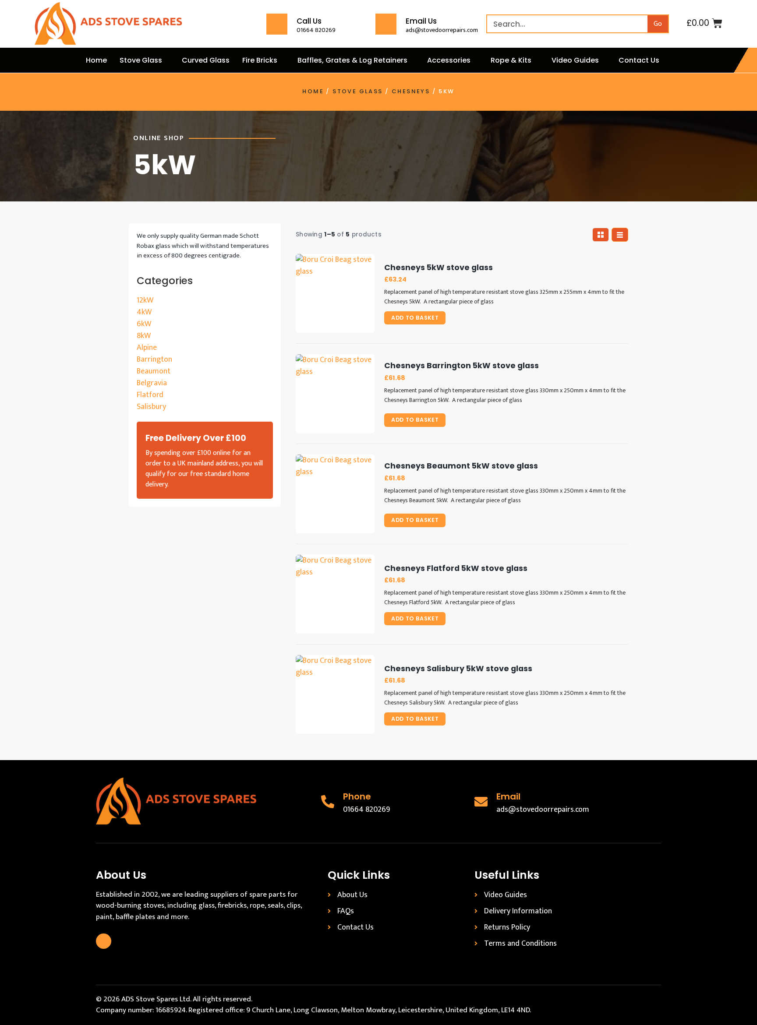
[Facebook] (103, 941)
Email (508, 796)
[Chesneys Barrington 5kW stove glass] (335, 393)
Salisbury (151, 406)
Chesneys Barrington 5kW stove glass (461, 366)
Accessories (448, 60)
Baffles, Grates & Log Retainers (352, 60)
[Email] (481, 801)
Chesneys (411, 91)
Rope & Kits (511, 60)
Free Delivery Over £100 (195, 438)
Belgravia (152, 383)
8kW (144, 335)
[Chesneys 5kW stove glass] (335, 293)
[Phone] (327, 801)
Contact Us (639, 60)
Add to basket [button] (415, 317)
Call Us (309, 21)
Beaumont (153, 371)
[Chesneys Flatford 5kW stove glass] (335, 594)
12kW (145, 300)
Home (96, 60)
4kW (144, 312)
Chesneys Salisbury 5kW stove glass (458, 669)
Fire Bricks (259, 60)
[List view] (620, 235)
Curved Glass (206, 60)
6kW (144, 324)
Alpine (147, 347)
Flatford (150, 395)
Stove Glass (141, 60)
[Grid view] (600, 235)
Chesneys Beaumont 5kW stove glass (461, 466)
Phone (357, 796)
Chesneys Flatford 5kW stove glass (455, 569)
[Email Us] (386, 24)
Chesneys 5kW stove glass (438, 268)
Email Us (421, 21)
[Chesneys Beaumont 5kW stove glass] (335, 493)
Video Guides (575, 60)
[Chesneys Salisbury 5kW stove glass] (335, 694)
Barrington (154, 359)
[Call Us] (277, 24)
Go (658, 24)
